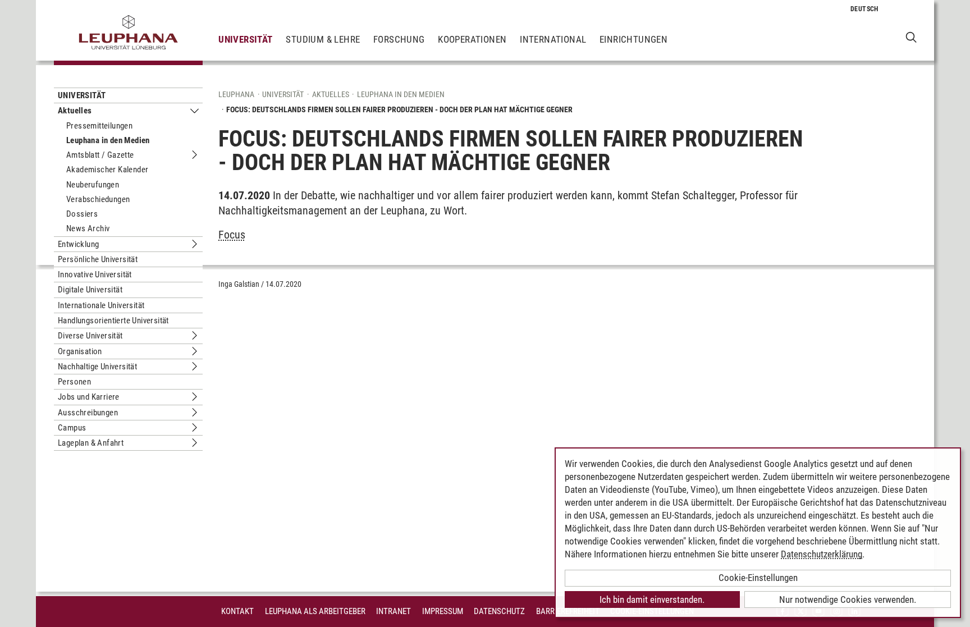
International (553, 39)
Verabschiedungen (98, 199)
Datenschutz (499, 611)
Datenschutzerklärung (821, 554)
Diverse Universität (90, 336)
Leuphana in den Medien (108, 140)
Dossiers (82, 214)
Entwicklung (78, 244)
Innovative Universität (95, 274)
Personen (74, 382)
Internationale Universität (101, 305)
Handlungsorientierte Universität (113, 320)
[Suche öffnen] (911, 37)
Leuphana (236, 94)
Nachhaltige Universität (97, 366)
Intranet (393, 611)
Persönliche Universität (98, 259)
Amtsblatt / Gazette (100, 155)
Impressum (442, 611)
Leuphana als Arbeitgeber (315, 611)
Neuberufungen (92, 185)
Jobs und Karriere (89, 397)
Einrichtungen (633, 39)
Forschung (399, 39)
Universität (245, 39)
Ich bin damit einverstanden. (652, 599)
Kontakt (237, 611)
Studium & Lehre (323, 39)
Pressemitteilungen (99, 126)
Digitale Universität (90, 290)
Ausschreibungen (88, 413)
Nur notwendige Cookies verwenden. (847, 599)
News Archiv (87, 228)
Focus (231, 234)
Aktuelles (75, 111)
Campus (72, 428)
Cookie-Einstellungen (758, 577)
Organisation (80, 351)
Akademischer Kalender (107, 169)
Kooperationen (472, 39)
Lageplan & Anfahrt (90, 443)
